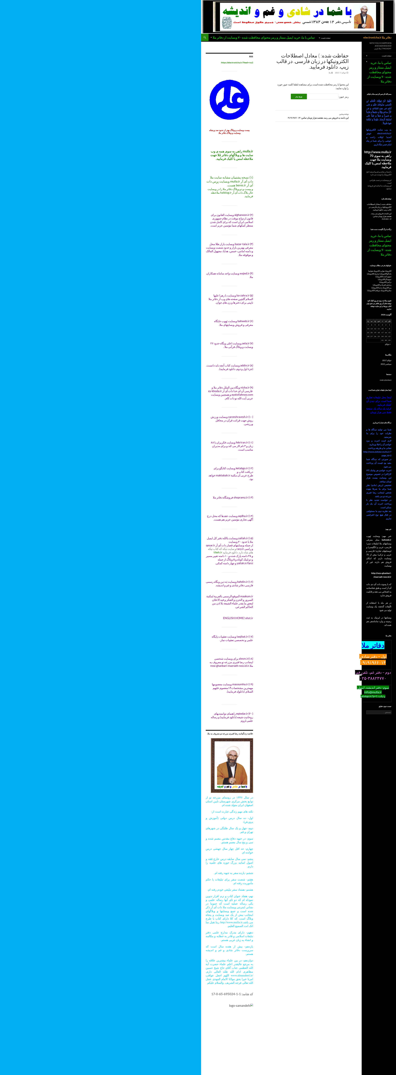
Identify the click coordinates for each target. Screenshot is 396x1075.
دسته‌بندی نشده (385, 380)
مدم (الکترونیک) (376, 288)
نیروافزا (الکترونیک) (373, 290)
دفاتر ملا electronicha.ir (377, 37)
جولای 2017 (386, 360)
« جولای (388, 344)
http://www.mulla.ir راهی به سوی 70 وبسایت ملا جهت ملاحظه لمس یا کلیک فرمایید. (377, 159)
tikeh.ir (218, 552)
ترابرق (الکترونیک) (373, 274)
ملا (330, 72)
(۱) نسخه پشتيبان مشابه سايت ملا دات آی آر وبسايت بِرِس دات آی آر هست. (230, 181)
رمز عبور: (343, 96)
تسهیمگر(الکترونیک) (384, 279)
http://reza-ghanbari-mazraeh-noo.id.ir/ (381, 575)
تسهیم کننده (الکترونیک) (383, 276)
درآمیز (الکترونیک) (385, 282)
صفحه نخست (325, 38)
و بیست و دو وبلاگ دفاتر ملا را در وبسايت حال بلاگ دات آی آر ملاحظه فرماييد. (230, 192)
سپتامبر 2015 (386, 364)
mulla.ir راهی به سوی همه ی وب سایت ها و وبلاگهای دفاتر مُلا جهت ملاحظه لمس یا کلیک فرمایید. (232, 154)
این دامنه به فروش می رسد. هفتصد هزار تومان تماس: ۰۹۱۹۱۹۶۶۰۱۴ (318, 116)
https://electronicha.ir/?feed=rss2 (237, 62)
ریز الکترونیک (386, 288)
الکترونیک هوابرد (385, 271)
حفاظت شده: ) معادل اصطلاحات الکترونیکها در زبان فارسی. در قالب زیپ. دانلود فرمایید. (379, 207)
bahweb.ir (386, 539)
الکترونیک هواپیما (374, 271)
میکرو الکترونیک (386, 290)
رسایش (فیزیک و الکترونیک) (382, 285)
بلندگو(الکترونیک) (385, 274)
